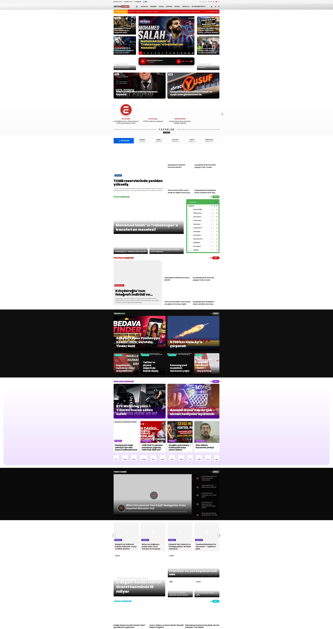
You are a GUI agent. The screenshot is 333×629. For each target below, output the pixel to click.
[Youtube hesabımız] (216, 2)
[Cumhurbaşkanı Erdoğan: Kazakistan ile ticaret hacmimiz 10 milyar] (139, 596)
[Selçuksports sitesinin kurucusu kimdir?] (180, 154)
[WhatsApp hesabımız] (218, 2)
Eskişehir (153, 6)
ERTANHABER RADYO (198, 6)
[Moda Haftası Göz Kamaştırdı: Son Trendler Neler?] (198, 497)
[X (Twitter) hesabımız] (211, 2)
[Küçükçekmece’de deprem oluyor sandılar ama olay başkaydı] (207, 179)
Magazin (118, 441)
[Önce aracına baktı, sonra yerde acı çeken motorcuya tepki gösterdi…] (180, 179)
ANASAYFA (144, 6)
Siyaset (177, 6)
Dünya (117, 556)
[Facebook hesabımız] (208, 2)
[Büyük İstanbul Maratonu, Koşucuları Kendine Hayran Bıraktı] (198, 480)
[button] (137, 7)
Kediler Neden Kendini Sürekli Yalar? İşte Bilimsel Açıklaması (167, 11)
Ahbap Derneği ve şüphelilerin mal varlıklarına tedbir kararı (213, 11)
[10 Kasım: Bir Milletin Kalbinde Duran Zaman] (180, 597)
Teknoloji (185, 6)
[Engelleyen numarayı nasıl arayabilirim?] (126, 374)
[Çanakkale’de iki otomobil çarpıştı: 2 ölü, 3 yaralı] (207, 154)
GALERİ (118, 1)
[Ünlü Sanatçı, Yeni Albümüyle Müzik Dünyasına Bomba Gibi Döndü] (198, 506)
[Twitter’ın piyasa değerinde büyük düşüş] (153, 355)
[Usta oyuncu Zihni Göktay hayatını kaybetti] (140, 98)
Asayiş (161, 6)
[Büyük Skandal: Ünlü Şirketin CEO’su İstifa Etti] (198, 489)
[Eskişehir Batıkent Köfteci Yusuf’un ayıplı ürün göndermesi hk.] (193, 98)
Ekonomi (169, 6)
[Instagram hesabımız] (213, 2)
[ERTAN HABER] (121, 7)
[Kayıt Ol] (212, 7)
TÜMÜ (166, 132)
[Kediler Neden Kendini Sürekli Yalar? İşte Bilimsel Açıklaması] (131, 613)
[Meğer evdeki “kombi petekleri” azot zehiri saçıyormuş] (206, 374)
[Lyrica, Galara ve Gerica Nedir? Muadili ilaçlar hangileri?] (166, 613)
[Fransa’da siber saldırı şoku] (207, 597)
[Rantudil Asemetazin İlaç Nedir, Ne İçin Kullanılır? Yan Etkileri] (202, 613)
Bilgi (116, 74)
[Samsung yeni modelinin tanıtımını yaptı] (180, 355)
